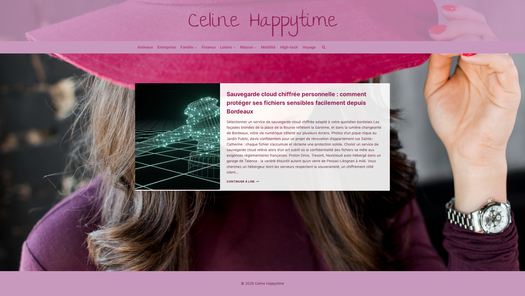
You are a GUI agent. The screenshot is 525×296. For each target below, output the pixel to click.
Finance (209, 47)
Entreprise (166, 47)
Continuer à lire (243, 181)
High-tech (289, 47)
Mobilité (268, 47)
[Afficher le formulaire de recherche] (323, 47)
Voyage (309, 47)
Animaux (145, 47)
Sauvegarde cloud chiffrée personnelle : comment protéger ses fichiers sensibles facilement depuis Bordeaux (296, 103)
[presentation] (177, 136)
